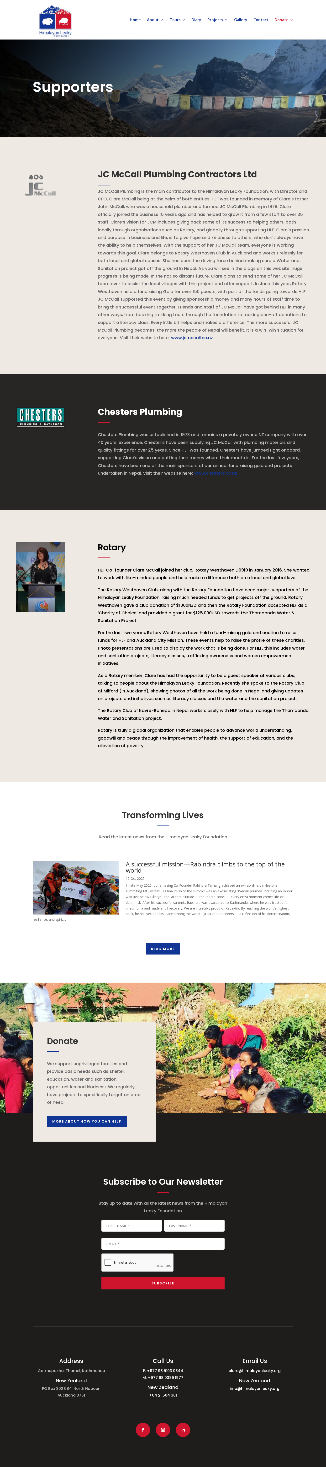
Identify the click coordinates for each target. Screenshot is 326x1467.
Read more (163, 948)
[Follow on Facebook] (143, 1430)
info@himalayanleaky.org (254, 1388)
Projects (215, 20)
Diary (196, 20)
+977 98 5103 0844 (165, 1370)
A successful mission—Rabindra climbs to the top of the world (205, 867)
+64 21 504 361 (163, 1395)
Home (135, 20)
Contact (260, 20)
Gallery (240, 20)
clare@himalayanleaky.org (255, 1370)
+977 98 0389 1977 (165, 1377)
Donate (282, 20)
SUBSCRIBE (163, 1283)
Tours (175, 20)
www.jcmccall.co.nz (192, 338)
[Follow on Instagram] (163, 1430)
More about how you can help (86, 1121)
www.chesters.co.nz (215, 473)
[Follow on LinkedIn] (183, 1430)
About (153, 20)
